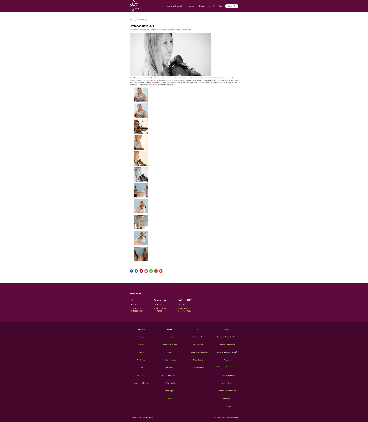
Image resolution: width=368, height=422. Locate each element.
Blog (220, 6)
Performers (161, 30)
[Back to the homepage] (135, 6)
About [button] (211, 6)
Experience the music (174, 6)
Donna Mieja (151, 82)
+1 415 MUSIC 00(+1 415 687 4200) (136, 310)
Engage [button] (202, 6)
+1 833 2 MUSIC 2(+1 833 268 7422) (184, 310)
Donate (231, 6)
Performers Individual (172, 30)
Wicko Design (233, 417)
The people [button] (190, 6)
